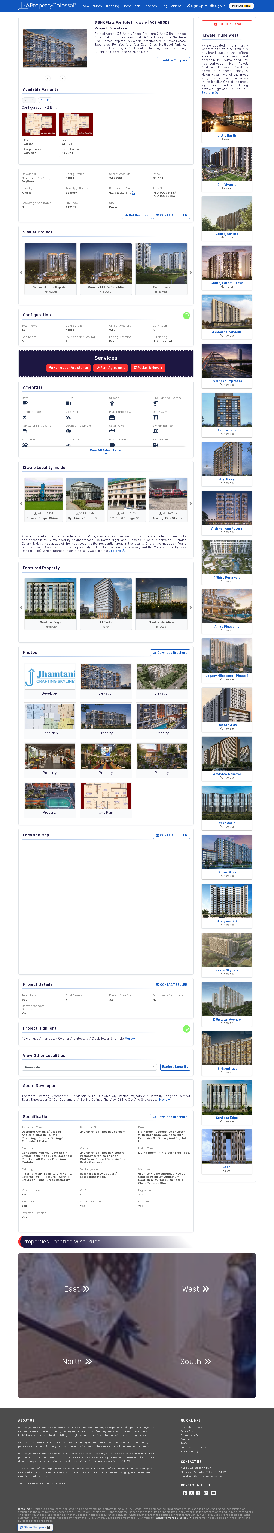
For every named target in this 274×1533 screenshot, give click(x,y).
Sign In (219, 6)
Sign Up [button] (197, 6)
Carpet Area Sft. (120, 325)
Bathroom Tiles (32, 1127)
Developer (29, 174)
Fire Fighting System (167, 397)
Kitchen (85, 1148)
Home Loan (131, 6)
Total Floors (30, 325)
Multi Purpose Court (123, 411)
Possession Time (121, 188)
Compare (175, 60)
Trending (112, 6)
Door (141, 1127)
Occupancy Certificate (168, 995)
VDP (83, 1190)
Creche (114, 397)
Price (156, 174)
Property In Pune (191, 1435)
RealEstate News (191, 1427)
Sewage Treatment (78, 425)
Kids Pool (72, 411)
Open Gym (160, 411)
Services (150, 6)
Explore (115, 551)
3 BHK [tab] (45, 100)
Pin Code (72, 203)
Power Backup (119, 439)
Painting (27, 1169)
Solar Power (117, 425)
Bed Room (29, 337)
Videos (176, 6)
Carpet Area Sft (119, 174)
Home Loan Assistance (70, 368)
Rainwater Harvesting (36, 425)
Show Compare (38, 1527)
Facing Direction (120, 337)
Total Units (29, 995)
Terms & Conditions (193, 1447)
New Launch (92, 6)
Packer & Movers (150, 368)
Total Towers (74, 995)
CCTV (69, 397)
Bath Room (160, 325)
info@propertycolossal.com (206, 1475)
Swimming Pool (163, 425)
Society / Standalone (80, 188)
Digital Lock (146, 1190)
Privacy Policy (189, 1451)
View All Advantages (106, 450)
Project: (102, 28)
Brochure (172, 653)
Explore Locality (175, 1067)
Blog (164, 6)
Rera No (158, 188)
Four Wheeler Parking (80, 337)
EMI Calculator (230, 24)
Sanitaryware (89, 1169)
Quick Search (189, 1431)
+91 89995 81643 (200, 1468)
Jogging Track (31, 411)
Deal (138, 215)
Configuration (75, 174)
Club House (74, 439)
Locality (27, 188)
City (112, 203)
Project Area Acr (120, 995)
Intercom (144, 1201)
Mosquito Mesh (32, 1190)
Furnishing (160, 337)
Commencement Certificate (33, 1007)
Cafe (25, 397)
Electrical (28, 1148)
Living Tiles (146, 1148)
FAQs (184, 1443)
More (129, 1038)
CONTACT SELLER (173, 215)
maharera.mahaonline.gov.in (173, 1517)
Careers (186, 1439)
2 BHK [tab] (29, 100)
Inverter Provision (34, 1212)
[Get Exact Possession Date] (133, 193)
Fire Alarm (29, 1201)
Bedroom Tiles (90, 1127)
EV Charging (161, 439)
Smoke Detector (91, 1201)
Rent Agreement (112, 368)
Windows (144, 1169)
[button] (47, 78)
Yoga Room (29, 439)
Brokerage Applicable (36, 203)
